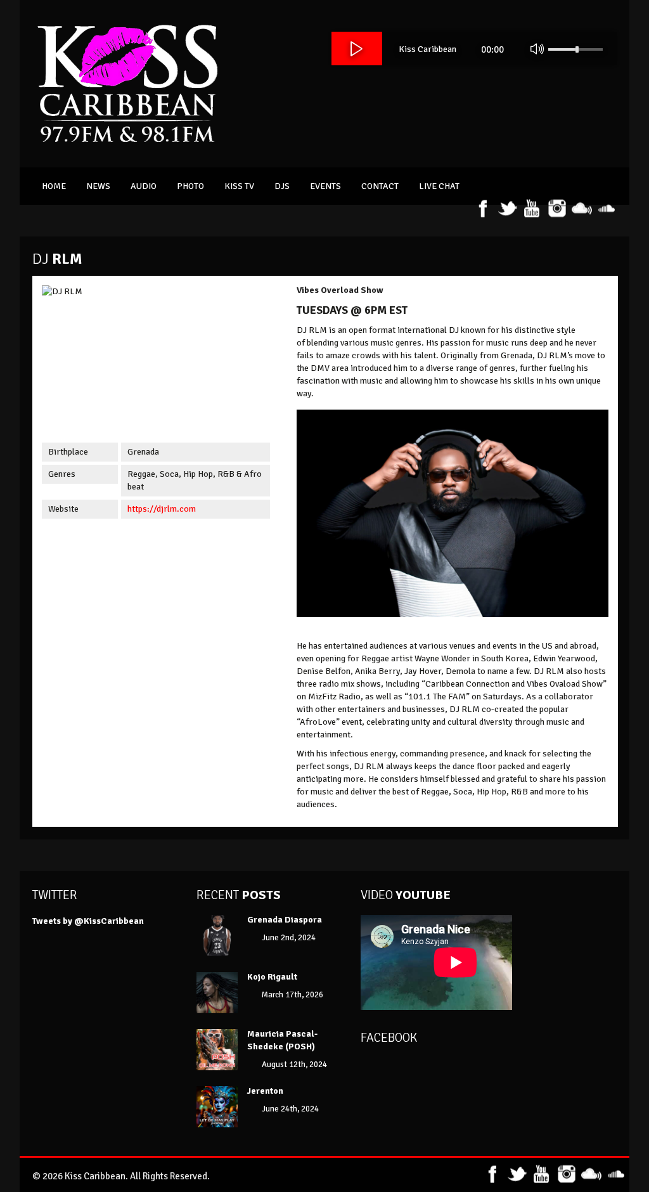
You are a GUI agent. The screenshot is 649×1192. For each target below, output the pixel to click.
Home (54, 186)
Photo (190, 186)
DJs (282, 186)
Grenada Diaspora (284, 919)
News (98, 186)
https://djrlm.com (161, 508)
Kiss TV (239, 186)
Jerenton (265, 1090)
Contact (380, 186)
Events (325, 186)
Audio (144, 186)
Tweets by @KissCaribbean (88, 921)
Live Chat (439, 186)
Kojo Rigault (273, 976)
